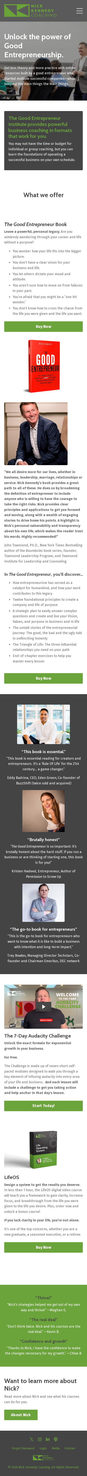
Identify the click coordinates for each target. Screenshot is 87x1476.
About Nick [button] (21, 1415)
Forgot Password (23, 1448)
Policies (70, 1448)
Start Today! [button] (43, 1105)
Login (43, 1448)
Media (56, 1448)
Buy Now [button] (43, 326)
